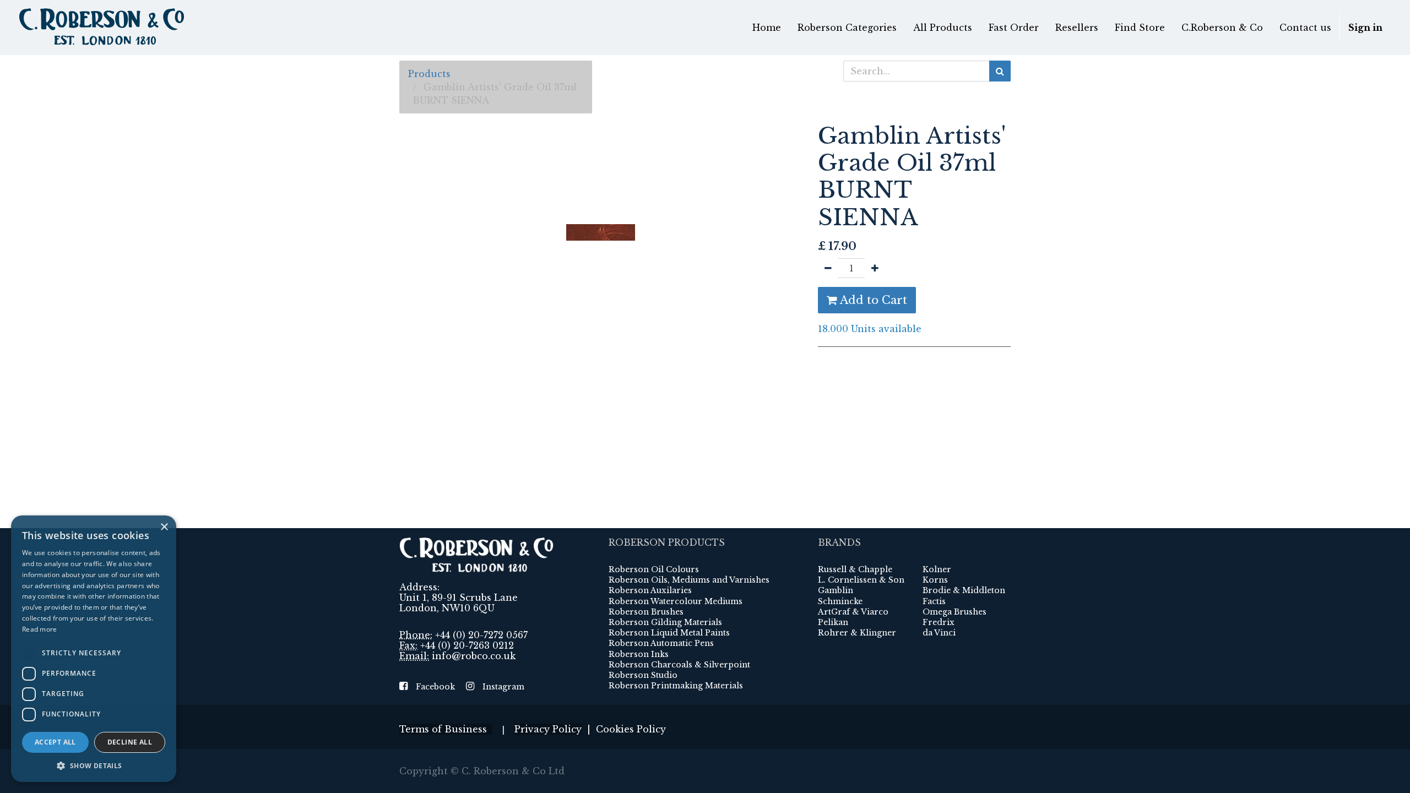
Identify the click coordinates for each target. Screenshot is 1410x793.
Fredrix (939, 622)
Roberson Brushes (646, 612)
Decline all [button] (129, 742)
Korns (935, 580)
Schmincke (840, 601)
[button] (93, 765)
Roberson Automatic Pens (661, 643)
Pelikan (833, 622)
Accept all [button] (55, 742)
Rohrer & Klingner (857, 633)
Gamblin (835, 590)
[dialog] (93, 648)
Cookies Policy (631, 729)
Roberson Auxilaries (650, 590)
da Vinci (939, 633)
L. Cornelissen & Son (861, 580)
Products (429, 73)
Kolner (937, 569)
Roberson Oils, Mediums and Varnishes (689, 580)
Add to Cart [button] (872, 300)
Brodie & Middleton (964, 590)
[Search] (1000, 71)
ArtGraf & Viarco (853, 612)
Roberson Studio (643, 675)
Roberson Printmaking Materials (676, 686)
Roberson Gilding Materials (665, 622)
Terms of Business (445, 729)
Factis (934, 601)
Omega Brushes (954, 612)
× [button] (164, 527)
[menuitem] (766, 27)
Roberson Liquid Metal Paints (669, 633)
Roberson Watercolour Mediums (675, 601)
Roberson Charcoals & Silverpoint (679, 665)
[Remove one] (828, 268)
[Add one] (875, 268)
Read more (39, 629)
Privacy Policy (548, 729)
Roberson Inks (639, 654)
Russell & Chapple (855, 569)
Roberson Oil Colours (654, 569)
